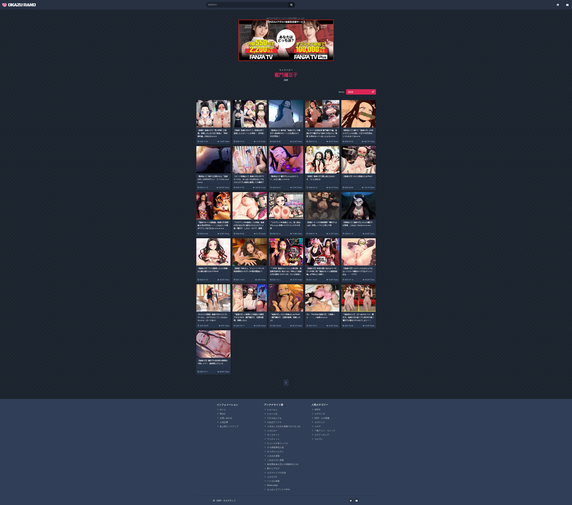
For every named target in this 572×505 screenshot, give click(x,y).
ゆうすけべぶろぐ (275, 451)
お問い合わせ (226, 417)
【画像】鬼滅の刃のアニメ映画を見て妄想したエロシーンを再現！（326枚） (249, 131)
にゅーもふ (272, 409)
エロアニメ (319, 422)
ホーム (223, 409)
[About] (557, 5)
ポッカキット (273, 434)
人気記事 (224, 422)
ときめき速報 (273, 455)
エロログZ (272, 476)
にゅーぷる (272, 413)
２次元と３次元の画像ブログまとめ (283, 426)
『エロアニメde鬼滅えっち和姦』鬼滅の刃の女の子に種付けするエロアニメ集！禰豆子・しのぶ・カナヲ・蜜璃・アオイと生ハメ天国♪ (249, 226)
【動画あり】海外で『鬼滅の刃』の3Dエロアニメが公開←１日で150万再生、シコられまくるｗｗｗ (358, 133)
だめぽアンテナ (274, 422)
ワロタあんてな (274, 417)
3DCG (317, 409)
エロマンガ (319, 413)
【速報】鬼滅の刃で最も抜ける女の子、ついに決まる (320, 177)
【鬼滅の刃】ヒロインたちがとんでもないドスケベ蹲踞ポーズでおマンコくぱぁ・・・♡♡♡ (358, 271)
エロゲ (317, 426)
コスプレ (318, 438)
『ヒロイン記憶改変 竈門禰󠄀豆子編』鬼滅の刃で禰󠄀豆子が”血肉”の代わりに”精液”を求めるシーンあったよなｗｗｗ (321, 133)
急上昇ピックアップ (229, 426)
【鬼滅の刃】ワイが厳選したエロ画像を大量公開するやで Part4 (213, 270)
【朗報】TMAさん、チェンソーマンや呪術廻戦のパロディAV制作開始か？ (249, 270)
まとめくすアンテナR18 (278, 489)
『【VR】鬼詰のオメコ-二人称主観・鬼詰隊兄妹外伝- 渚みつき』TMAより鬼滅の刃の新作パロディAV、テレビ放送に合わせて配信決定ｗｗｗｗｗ (285, 272)
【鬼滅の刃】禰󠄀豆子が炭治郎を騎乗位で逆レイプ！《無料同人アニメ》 (213, 362)
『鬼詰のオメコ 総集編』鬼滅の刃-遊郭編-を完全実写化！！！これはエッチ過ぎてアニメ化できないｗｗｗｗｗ (213, 225)
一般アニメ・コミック (324, 430)
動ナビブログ (273, 468)
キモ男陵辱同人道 (275, 447)
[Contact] (567, 5)
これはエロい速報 (275, 459)
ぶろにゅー (272, 430)
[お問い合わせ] (356, 500)
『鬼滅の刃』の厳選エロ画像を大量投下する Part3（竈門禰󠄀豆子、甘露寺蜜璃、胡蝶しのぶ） (249, 317)
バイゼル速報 (273, 480)
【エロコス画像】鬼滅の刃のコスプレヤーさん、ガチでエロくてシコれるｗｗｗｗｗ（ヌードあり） (213, 317)
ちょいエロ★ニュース (277, 443)
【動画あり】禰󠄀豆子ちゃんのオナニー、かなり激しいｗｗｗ (284, 177)
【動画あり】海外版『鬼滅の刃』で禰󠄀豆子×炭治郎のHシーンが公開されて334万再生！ (285, 133)
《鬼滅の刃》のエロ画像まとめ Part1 (357, 176)
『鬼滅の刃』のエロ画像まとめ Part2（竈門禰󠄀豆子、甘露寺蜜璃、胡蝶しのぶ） (285, 317)
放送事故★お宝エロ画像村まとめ (282, 464)
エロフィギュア (321, 434)
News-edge (272, 485)
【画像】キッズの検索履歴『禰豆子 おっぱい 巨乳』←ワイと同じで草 (321, 224)
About (222, 413)
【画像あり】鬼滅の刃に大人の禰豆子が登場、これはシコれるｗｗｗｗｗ (358, 224)
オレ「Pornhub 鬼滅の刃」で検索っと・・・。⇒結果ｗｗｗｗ (320, 316)
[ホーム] (351, 500)
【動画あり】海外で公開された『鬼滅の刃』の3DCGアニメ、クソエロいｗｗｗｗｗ (213, 179)
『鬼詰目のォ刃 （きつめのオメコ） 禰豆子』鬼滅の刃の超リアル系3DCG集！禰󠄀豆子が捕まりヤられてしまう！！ (358, 317)
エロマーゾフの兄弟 (276, 472)
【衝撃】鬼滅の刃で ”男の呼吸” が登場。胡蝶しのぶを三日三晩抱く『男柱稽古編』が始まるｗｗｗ (213, 133)
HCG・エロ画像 (321, 417)
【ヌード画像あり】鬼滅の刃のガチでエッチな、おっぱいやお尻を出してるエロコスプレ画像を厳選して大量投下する (249, 180)
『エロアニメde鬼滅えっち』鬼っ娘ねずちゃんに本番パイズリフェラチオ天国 (285, 225)
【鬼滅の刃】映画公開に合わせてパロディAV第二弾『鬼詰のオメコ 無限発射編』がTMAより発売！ (322, 271)
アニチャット (273, 438)
